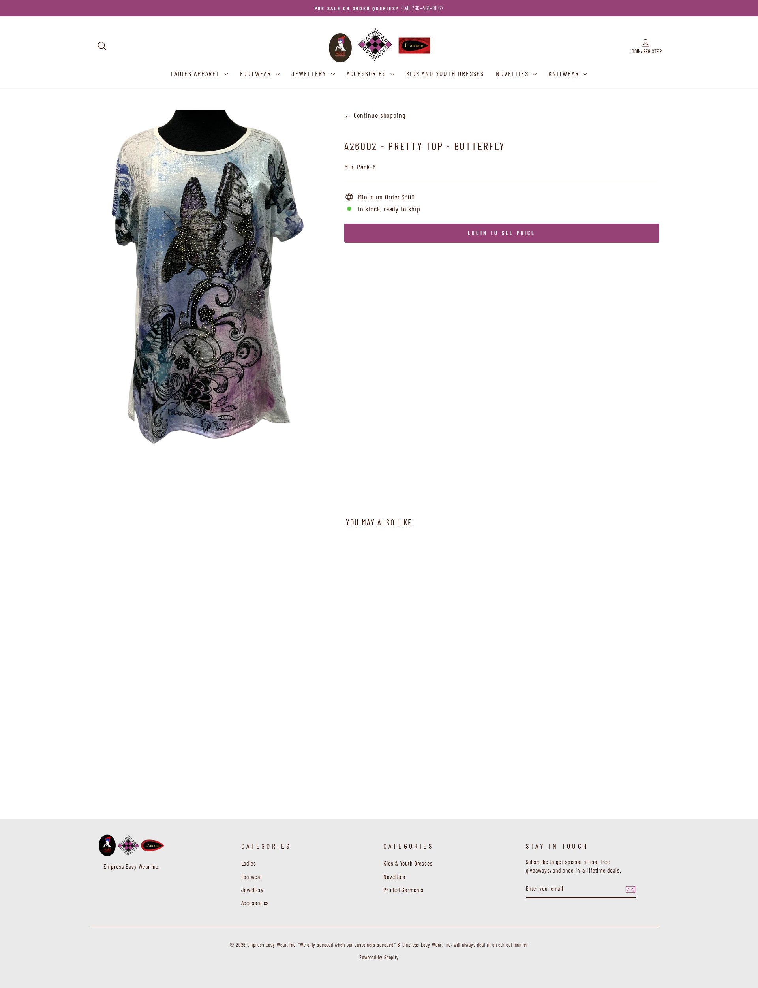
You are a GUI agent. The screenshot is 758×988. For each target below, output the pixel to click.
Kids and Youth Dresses (445, 73)
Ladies (248, 863)
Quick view (165, 749)
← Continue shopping (374, 115)
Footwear (257, 73)
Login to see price (502, 233)
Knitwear (564, 73)
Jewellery (310, 73)
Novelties (513, 73)
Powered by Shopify (379, 957)
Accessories (367, 73)
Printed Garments (403, 889)
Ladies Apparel (196, 73)
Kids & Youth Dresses (408, 863)
